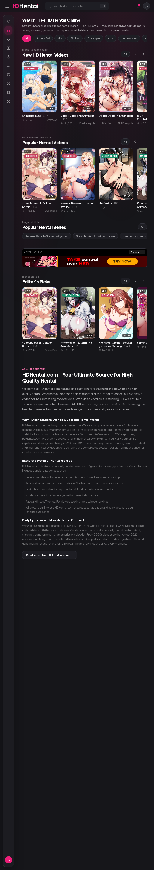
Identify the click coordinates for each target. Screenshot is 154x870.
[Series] (8, 66)
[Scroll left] (135, 53)
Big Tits (74, 38)
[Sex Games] (8, 74)
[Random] (8, 83)
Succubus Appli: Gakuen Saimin (95, 236)
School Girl (43, 38)
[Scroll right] (143, 53)
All (26, 38)
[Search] (8, 21)
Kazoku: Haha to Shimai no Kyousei (46, 236)
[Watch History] (8, 101)
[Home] (8, 30)
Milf (60, 38)
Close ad (135, 252)
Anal (110, 38)
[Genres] (8, 57)
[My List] (8, 93)
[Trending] (8, 39)
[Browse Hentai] (8, 48)
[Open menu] (7, 6)
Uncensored (129, 38)
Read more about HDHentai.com (47, 555)
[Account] (146, 6)
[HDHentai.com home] (25, 6)
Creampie (94, 38)
